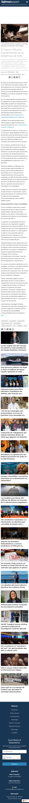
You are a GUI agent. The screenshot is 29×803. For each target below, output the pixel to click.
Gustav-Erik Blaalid (14, 776)
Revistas (12, 4)
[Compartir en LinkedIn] (14, 77)
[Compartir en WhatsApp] (19, 77)
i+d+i (14, 325)
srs (25, 325)
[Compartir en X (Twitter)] (12, 77)
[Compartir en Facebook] (9, 77)
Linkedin (14, 732)
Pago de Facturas (14, 726)
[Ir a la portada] (12, 2)
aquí (2, 315)
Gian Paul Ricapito (14, 783)
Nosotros (24, 4)
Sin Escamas (17, 4)
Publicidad (14, 719)
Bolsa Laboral (5, 4)
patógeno (17, 323)
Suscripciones (14, 716)
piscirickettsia (7, 323)
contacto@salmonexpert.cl (14, 789)
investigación (6, 325)
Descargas (14, 729)
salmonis (13, 321)
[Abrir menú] (27, 2)
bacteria (5, 321)
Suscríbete (14, 764)
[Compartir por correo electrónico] (17, 77)
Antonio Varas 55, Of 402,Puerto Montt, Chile (14, 797)
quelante (21, 321)
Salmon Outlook (14, 722)
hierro (20, 325)
